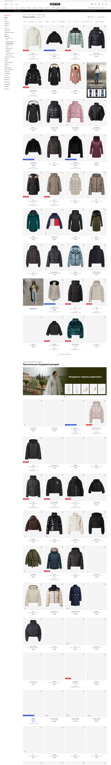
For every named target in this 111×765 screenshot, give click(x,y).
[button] (91, 17)
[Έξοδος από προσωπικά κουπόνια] (91, 4)
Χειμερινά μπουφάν (41, 14)
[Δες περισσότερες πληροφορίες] (33, 59)
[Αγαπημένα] (102, 4)
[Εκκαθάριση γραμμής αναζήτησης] (106, 7)
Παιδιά (16, 4)
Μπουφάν (34, 14)
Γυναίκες (6, 4)
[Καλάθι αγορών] (106, 4)
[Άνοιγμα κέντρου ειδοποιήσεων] (99, 4)
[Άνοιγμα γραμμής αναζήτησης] (89, 7)
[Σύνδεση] (95, 4)
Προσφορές (31, 21)
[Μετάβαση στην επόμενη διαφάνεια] (105, 364)
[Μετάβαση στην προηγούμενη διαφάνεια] (99, 364)
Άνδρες (11, 4)
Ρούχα (29, 14)
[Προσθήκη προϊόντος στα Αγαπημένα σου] (41, 26)
